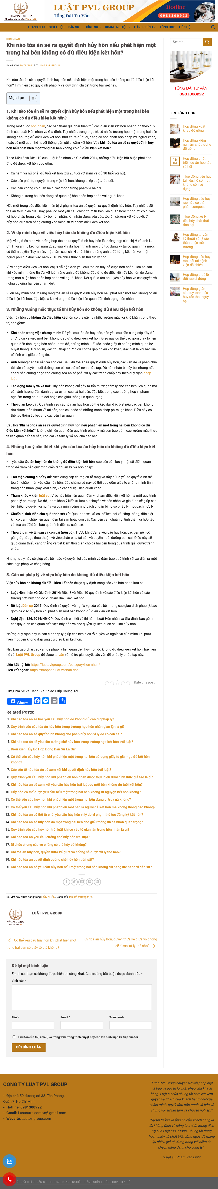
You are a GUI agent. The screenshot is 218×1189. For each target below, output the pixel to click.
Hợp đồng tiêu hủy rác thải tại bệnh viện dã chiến (197, 261)
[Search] (213, 27)
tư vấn (59, 655)
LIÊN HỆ (184, 27)
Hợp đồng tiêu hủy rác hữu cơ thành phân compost (197, 203)
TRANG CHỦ (36, 27)
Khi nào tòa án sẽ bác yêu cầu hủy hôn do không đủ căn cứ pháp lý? (62, 719)
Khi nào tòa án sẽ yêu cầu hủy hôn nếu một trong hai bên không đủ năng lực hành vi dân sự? (81, 867)
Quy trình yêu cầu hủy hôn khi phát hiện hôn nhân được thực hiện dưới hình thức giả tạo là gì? (82, 777)
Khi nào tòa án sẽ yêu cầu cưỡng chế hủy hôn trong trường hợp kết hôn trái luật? (72, 742)
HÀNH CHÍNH (143, 27)
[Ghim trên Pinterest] (89, 881)
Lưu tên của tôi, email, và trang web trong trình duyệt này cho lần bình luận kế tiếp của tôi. (78, 1037)
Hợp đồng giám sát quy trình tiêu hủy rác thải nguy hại (196, 295)
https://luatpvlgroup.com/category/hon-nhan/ (65, 665)
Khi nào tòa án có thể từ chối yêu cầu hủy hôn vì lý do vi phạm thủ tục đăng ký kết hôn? (77, 815)
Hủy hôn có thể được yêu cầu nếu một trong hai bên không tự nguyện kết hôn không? (76, 792)
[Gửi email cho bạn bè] (81, 881)
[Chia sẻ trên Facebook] (66, 881)
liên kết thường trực (80, 896)
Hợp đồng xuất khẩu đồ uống (194, 128)
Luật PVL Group (49, 65)
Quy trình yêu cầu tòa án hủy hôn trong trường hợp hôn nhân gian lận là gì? (68, 727)
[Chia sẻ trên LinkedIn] (97, 881)
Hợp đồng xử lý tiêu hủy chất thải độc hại (196, 220)
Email (65, 1017)
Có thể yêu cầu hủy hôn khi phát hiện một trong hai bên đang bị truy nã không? (71, 799)
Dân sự (27, 606)
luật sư (44, 496)
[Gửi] (207, 42)
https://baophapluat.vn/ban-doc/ (55, 670)
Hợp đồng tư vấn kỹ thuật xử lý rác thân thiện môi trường (196, 241)
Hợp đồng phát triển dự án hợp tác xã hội (197, 163)
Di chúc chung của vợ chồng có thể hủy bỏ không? (49, 845)
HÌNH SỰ (92, 27)
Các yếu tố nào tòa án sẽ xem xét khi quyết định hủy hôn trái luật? (61, 770)
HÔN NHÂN (13, 39)
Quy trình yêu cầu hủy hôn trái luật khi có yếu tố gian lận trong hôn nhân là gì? (70, 830)
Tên (15, 1017)
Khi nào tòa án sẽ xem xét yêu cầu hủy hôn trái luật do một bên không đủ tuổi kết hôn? (77, 785)
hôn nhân (38, 126)
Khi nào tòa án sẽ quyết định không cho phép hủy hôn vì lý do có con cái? (66, 734)
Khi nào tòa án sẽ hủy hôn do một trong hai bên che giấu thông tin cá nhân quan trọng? (77, 822)
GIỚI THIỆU (57, 27)
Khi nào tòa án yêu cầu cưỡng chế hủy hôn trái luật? (50, 837)
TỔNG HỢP (167, 27)
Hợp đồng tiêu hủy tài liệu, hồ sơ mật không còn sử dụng (197, 182)
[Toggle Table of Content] (31, 98)
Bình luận (19, 981)
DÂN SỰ (73, 27)
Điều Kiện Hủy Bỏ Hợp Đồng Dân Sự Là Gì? (43, 749)
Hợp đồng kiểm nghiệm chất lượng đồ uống (197, 144)
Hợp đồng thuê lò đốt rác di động (196, 277)
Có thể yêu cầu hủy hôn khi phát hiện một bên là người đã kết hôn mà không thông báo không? (83, 807)
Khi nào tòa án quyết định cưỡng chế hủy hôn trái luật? (52, 860)
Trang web (116, 1017)
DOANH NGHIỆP (116, 27)
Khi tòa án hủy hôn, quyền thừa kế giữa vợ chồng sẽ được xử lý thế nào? (65, 852)
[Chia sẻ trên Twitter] (74, 881)
